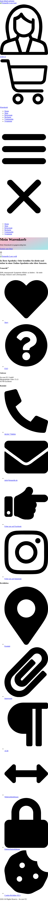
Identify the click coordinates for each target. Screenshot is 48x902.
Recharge (7, 117)
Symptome (8, 121)
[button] (24, 172)
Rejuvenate (8, 115)
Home (6, 111)
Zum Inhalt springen (7, 1)
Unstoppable (8, 119)
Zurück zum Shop (6, 249)
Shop (6, 113)
